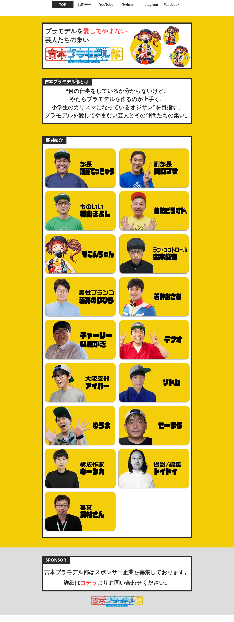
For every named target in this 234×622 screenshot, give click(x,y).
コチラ (88, 583)
